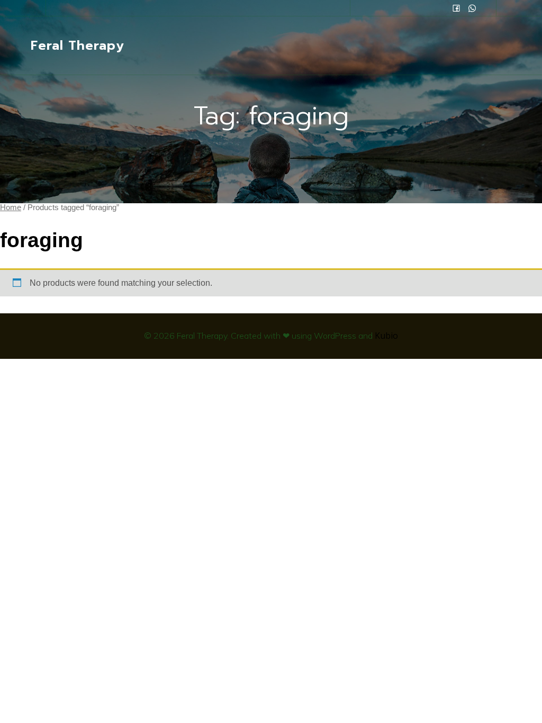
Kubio (386, 335)
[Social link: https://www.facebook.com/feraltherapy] (456, 8)
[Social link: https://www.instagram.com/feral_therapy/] (472, 8)
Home (10, 207)
